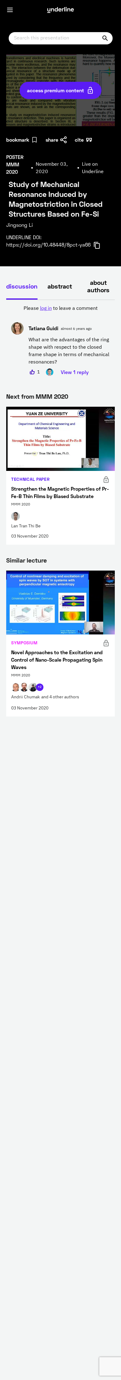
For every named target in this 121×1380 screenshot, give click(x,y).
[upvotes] (32, 372)
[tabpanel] (60, 340)
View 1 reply (75, 372)
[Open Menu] (10, 10)
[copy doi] (100, 245)
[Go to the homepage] (60, 10)
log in (46, 308)
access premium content (55, 90)
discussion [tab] (22, 286)
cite (79, 140)
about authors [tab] (98, 286)
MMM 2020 (52, 396)
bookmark (17, 140)
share (52, 140)
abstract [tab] (59, 286)
